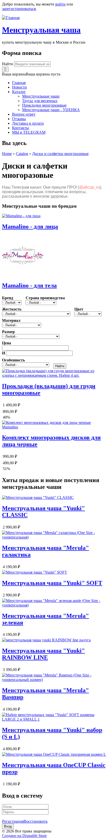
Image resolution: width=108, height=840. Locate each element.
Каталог (19, 92)
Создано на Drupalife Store (24, 835)
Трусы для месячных (40, 101)
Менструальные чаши (41, 96)
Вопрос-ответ (23, 114)
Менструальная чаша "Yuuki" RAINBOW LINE (43, 654)
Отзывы (19, 119)
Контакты (20, 128)
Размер (8, 332)
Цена (6, 343)
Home (7, 153)
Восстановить (35, 821)
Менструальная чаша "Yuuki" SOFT (52, 583)
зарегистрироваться (19, 9)
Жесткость (11, 309)
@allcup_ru (89, 187)
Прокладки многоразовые (44, 105)
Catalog (22, 153)
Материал (11, 320)
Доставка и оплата (28, 123)
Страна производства (45, 298)
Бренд (7, 298)
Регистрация (13, 821)
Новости (19, 87)
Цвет (78, 309)
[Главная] (11, 18)
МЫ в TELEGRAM (28, 132)
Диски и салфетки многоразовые (60, 153)
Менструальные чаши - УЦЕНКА (51, 110)
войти (60, 4)
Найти (8, 64)
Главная (19, 83)
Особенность (13, 360)
